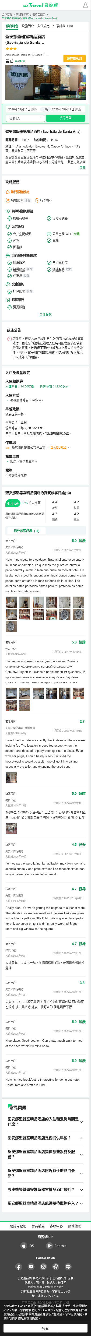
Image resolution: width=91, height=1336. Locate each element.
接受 (45, 1328)
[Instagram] (43, 1266)
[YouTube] (31, 1266)
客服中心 (56, 1226)
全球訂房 (7, 14)
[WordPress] (56, 1266)
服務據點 (74, 1226)
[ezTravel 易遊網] (45, 5)
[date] (26, 109)
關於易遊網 (18, 1226)
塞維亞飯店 (38, 14)
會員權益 (38, 1226)
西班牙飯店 (22, 14)
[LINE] (68, 1266)
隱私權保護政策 (28, 1318)
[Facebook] (18, 1266)
